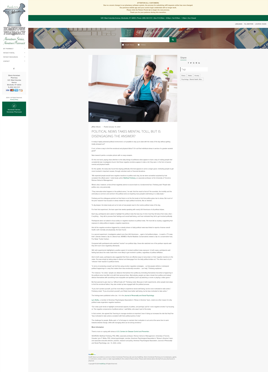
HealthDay (102, 364)
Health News (129, 45)
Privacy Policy (14, 99)
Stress (183, 75)
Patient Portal (9, 53)
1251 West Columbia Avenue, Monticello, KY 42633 (118, 18)
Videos (143, 45)
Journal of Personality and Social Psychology (139, 295)
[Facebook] (13, 69)
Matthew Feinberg (129, 178)
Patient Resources (10, 57)
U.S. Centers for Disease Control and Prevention (133, 331)
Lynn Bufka (95, 300)
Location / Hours (260, 24)
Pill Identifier (248, 24)
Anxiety (197, 75)
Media (190, 75)
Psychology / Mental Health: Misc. (191, 79)
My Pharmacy (8, 49)
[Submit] (172, 39)
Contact (6, 61)
